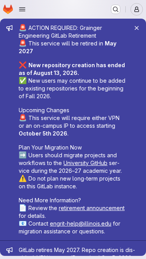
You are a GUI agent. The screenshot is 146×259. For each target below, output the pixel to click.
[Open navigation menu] (22, 9)
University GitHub (85, 163)
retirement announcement (92, 208)
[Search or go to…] (115, 9)
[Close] (136, 28)
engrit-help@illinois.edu (80, 223)
